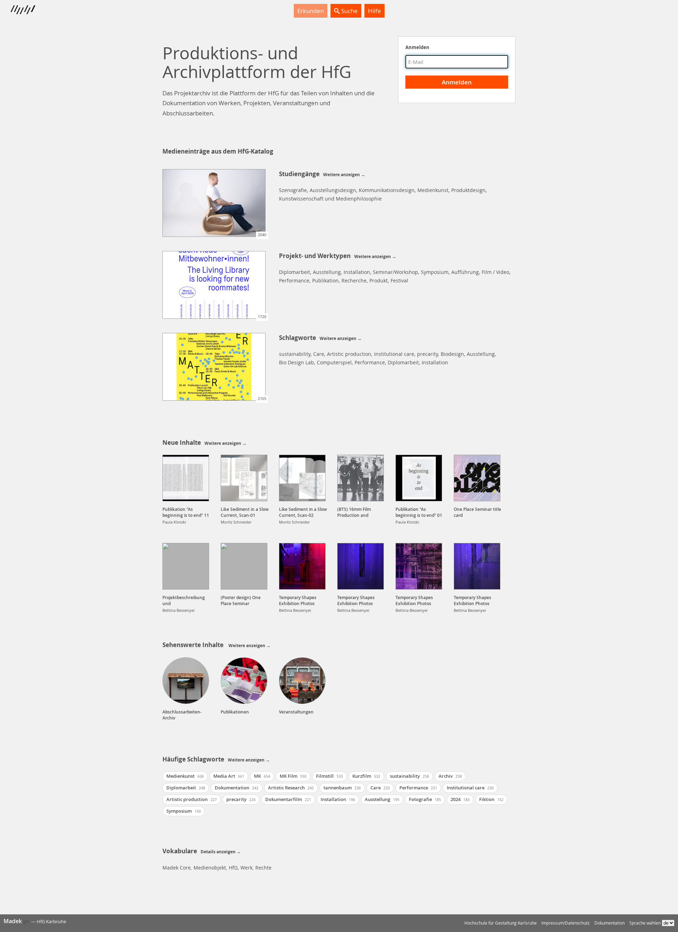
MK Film (293, 776)
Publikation (325, 280)
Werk (246, 867)
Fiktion (491, 799)
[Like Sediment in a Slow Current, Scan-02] (302, 478)
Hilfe (374, 11)
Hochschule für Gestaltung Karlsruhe (500, 923)
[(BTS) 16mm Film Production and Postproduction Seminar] (360, 478)
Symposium (434, 272)
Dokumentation (236, 787)
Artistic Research (291, 787)
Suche (349, 11)
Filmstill (329, 776)
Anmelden (417, 47)
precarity (427, 354)
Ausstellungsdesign (333, 190)
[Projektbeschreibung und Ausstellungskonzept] (185, 566)
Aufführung (465, 272)
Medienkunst (432, 190)
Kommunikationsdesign (387, 190)
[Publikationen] (244, 680)
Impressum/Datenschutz (565, 923)
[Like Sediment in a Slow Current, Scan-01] (244, 478)
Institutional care (394, 354)
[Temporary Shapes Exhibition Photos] (302, 566)
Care (318, 354)
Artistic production (349, 354)
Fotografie (425, 799)
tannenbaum (342, 787)
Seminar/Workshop (395, 272)
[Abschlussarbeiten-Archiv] (185, 680)
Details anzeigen (218, 852)
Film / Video (495, 272)
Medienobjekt (210, 867)
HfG (233, 867)
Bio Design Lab (296, 362)
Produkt (378, 280)
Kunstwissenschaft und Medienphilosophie (330, 198)
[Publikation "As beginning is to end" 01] (419, 478)
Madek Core (176, 867)
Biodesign (452, 354)
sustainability (294, 354)
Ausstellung (327, 272)
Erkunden (310, 11)
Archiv (450, 776)
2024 (460, 799)
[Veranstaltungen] (302, 680)
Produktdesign (468, 190)
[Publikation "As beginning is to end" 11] (185, 478)
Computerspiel (334, 362)
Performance (294, 280)
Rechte (263, 867)
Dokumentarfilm (288, 799)
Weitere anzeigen (341, 175)
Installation (357, 272)
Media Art (228, 776)
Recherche (354, 280)
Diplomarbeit (294, 272)
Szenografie (293, 190)
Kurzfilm (366, 776)
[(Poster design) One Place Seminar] (244, 566)
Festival (399, 280)
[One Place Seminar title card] (477, 478)
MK (262, 776)
